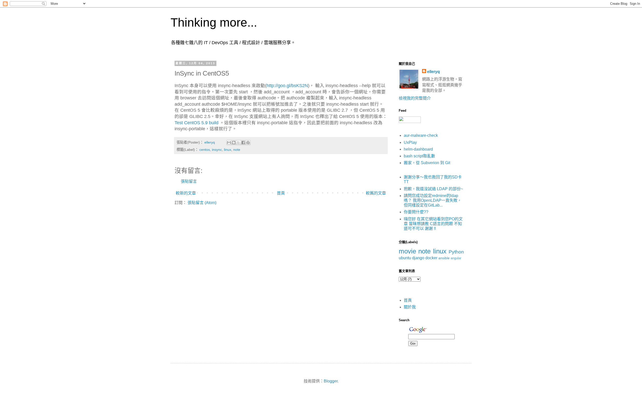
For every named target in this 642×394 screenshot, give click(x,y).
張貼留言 (189, 181)
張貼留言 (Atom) (202, 203)
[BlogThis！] (233, 142)
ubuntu (405, 258)
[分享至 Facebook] (243, 142)
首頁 (281, 193)
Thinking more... (214, 22)
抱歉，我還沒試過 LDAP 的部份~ (433, 189)
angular (456, 258)
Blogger (331, 381)
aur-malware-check (421, 135)
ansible (444, 258)
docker (431, 258)
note (236, 150)
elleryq (433, 72)
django (418, 258)
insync (217, 150)
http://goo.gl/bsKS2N (287, 85)
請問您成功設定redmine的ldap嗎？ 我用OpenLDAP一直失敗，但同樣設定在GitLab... (432, 200)
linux (227, 150)
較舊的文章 (376, 193)
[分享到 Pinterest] (248, 142)
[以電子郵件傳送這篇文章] (228, 142)
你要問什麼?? (416, 212)
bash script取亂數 (419, 156)
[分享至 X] (238, 142)
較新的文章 (186, 193)
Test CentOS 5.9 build (196, 122)
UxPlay (410, 142)
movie (407, 251)
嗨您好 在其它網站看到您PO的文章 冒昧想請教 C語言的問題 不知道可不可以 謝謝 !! (433, 224)
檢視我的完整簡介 (415, 98)
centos (204, 150)
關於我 (410, 307)
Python (456, 251)
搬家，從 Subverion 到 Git (427, 163)
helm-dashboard (418, 149)
